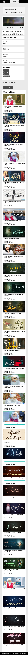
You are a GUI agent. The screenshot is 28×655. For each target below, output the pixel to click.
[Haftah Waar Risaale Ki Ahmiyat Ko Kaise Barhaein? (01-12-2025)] (14, 287)
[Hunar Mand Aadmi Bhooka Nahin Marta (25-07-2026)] (14, 249)
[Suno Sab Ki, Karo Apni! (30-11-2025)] (14, 526)
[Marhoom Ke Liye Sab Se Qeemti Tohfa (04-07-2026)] (14, 324)
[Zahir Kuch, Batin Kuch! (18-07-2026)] (14, 453)
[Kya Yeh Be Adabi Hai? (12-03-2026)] (14, 343)
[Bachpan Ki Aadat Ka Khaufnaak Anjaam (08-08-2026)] (14, 137)
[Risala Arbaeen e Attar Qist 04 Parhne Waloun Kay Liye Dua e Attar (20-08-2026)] (14, 99)
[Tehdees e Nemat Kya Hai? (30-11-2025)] (14, 490)
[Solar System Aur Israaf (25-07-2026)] (14, 214)
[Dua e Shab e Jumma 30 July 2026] (14, 398)
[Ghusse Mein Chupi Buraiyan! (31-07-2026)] (14, 361)
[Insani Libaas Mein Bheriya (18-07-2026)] (14, 508)
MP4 (5, 70)
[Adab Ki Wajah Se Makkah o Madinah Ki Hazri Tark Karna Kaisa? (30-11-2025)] (14, 544)
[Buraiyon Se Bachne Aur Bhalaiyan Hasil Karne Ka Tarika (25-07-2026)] (14, 434)
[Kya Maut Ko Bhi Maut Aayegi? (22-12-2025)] (14, 620)
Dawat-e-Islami (7, 9)
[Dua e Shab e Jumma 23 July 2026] (14, 416)
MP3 (5, 72)
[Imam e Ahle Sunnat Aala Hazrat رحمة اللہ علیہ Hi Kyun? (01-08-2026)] (14, 176)
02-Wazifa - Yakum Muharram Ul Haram (13, 12)
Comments (8, 87)
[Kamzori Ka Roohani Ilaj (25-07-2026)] (14, 232)
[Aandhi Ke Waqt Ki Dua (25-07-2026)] (14, 307)
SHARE (6, 76)
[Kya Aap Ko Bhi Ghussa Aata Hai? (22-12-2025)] (14, 638)
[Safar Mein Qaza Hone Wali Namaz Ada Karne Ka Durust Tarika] (14, 379)
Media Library (14, 9)
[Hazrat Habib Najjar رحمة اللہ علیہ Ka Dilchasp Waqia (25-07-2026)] (14, 268)
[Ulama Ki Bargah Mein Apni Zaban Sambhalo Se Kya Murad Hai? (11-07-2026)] (14, 601)
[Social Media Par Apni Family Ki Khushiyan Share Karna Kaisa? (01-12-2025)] (14, 563)
